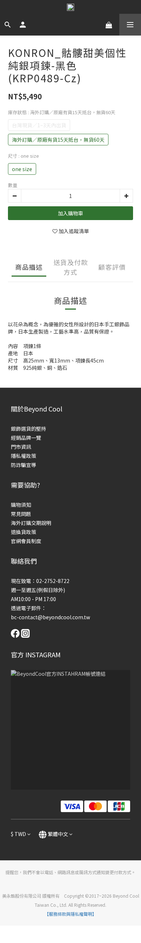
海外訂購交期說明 (31, 522)
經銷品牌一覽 (26, 437)
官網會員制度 (26, 541)
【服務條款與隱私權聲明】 (70, 914)
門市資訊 (21, 446)
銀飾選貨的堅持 (28, 428)
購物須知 (21, 504)
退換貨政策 (23, 531)
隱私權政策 (23, 455)
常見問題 (21, 513)
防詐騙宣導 (23, 464)
